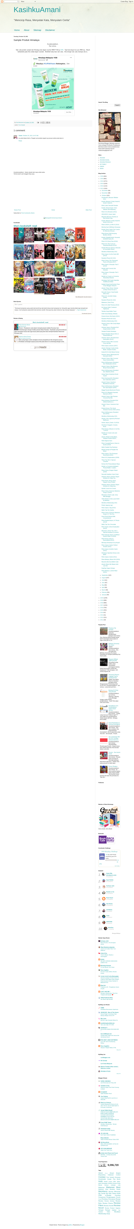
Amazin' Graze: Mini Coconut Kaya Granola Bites (110, 359)
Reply (20, 141)
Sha (107, 854)
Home (17, 30)
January (104, 594)
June (103, 582)
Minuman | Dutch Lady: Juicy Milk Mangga (110, 495)
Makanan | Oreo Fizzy (108, 302)
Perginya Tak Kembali (112, 628)
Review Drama (108, 1203)
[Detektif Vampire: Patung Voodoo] (49, 294)
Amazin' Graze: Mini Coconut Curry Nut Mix (110, 342)
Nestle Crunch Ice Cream (109, 488)
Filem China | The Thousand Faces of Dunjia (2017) (110, 261)
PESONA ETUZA (105, 1071)
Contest (118, 1175)
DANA (102, 959)
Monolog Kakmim (106, 965)
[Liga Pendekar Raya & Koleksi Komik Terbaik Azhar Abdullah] (19, 292)
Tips (119, 1210)
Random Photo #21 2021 (109, 300)
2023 (102, 183)
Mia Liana (103, 1018)
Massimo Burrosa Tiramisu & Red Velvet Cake (110, 217)
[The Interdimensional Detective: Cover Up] (60, 276)
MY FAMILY (103, 164)
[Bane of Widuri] (80, 276)
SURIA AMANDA (106, 1081)
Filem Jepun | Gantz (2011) (109, 557)
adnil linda (109, 921)
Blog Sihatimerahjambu (108, 947)
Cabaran (111, 1175)
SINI (62, 50)
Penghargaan (110, 1197)
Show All (118, 1049)
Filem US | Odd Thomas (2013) (110, 305)
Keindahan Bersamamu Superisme (109, 1009)
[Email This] (41, 123)
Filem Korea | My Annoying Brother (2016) (109, 234)
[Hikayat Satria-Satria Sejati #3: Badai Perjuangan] (60, 293)
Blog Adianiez (105, 1138)
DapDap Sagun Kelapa (108, 568)
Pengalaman (102, 1197)
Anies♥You (104, 953)
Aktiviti (100, 1173)
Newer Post (17, 210)
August (104, 577)
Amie (107, 915)
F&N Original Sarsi (107, 440)
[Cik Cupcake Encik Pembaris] (49, 275)
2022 (102, 186)
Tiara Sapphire (105, 1046)
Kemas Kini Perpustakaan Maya (111, 464)
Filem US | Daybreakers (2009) (110, 457)
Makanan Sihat (103, 1189)
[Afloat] (29, 276)
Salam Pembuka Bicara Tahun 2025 (110, 1139)
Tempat (100, 1210)
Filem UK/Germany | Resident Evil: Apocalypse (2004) (110, 386)
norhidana (109, 909)
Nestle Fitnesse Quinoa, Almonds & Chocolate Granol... (111, 248)
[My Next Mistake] (39, 294)
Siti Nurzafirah (105, 1142)
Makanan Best (113, 1187)
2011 (102, 620)
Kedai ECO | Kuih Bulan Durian (110, 352)
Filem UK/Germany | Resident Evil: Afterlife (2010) (110, 371)
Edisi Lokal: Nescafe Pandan (110, 205)
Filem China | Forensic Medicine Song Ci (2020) (111, 491)
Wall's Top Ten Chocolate (109, 524)
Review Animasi (109, 1201)
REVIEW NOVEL (105, 160)
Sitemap (37, 30)
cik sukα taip (104, 1133)
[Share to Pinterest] (49, 123)
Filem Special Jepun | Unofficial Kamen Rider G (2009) (110, 535)
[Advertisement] (53, 192)
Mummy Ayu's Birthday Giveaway (111, 227)
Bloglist (118, 1173)
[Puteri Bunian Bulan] (19, 243)
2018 (102, 603)
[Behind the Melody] (19, 259)
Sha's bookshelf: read (25, 226)
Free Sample (21, 125)
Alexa (106, 1173)
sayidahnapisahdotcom (108, 1023)
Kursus (106, 1185)
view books (117, 866)
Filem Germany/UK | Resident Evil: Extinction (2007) (110, 378)
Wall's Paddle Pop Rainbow (109, 447)
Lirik (119, 1185)
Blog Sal (103, 985)
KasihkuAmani (37, 10)
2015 (102, 610)
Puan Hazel (109, 898)
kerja (108, 1213)
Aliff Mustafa (23, 326)
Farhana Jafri (110, 886)
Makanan (101, 1187)
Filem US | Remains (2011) (109, 212)
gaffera (70, 1225)
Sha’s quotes (18, 304)
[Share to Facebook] (47, 123)
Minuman (117, 1191)
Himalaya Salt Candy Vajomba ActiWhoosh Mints (110, 281)
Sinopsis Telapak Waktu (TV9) (108, 1047)
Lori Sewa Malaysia (106, 1063)
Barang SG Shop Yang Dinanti (113, 691)
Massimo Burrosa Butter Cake (110, 562)
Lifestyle (113, 1185)
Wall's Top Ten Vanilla (108, 510)
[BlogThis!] (43, 123)
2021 (102, 188)
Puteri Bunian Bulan (24, 325)
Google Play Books (113, 1179)
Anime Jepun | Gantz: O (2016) (110, 422)
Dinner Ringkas (113, 766)
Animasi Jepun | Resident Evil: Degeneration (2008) (110, 328)
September (105, 575)
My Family (101, 1193)
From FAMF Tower (106, 1122)
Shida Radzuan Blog (107, 997)
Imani (106, 1181)
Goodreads (102, 1179)
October (104, 195)
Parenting (117, 1195)
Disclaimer (50, 30)
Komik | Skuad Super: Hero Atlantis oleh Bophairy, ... (109, 208)
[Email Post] (38, 122)
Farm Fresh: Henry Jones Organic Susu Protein (109, 481)
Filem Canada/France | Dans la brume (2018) (110, 444)
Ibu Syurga (104, 1060)
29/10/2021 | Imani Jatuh (109, 214)
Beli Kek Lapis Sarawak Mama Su (109, 1020)
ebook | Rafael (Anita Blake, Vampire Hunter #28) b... (109, 437)
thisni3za (110, 927)
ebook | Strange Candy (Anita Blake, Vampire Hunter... (110, 348)
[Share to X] (45, 123)
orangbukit (104, 1092)
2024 (102, 181)
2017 (102, 605)
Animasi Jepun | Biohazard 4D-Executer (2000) (110, 355)
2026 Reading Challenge (109, 851)
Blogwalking (101, 1175)
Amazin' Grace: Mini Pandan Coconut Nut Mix (110, 397)
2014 (102, 612)
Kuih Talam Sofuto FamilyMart (108, 1134)
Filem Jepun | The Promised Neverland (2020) (109, 454)
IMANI (101, 168)
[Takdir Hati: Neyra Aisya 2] (39, 258)
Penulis (118, 1197)
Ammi (20, 135)
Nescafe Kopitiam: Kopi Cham (110, 474)
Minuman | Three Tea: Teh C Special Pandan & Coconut (110, 531)
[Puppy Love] (70, 277)
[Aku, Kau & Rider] (70, 292)
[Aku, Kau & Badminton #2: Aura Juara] (70, 242)
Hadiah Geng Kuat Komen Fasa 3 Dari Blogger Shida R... (111, 285)
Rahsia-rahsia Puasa (25, 336)
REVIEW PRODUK (105, 162)
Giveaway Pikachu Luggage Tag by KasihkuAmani (114, 676)
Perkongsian (111, 1199)
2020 (102, 598)
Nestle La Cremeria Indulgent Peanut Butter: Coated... (110, 467)
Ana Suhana (104, 1096)
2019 (102, 600)
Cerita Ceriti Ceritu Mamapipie (110, 976)
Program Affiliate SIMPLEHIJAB (113, 659)
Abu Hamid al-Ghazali (25, 338)
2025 (102, 178)
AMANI (102, 166)
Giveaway (117, 1177)
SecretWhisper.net (106, 1034)
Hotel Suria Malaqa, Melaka (109, 313)
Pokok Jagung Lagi (107, 505)
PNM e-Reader (104, 1195)
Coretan (102, 1177)
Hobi (100, 1181)
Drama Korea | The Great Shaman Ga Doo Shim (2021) (111, 409)
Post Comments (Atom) (27, 213)
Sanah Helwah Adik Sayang (108, 1130)
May (103, 585)
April (103, 587)
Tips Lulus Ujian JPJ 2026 (107, 1024)
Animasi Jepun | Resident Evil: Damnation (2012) (110, 338)
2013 (102, 615)
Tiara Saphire (105, 970)
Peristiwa (105, 1199)
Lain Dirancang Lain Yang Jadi (108, 1082)
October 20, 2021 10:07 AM (30, 135)
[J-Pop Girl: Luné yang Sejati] (29, 259)
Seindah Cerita (105, 1086)
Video (108, 1212)
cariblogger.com (105, 1057)
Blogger (82, 1225)
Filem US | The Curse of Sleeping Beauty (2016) (109, 244)
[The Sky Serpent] (39, 276)
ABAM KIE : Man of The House (110, 1012)
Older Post (89, 210)
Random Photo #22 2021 (109, 258)
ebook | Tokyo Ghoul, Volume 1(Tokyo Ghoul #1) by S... (110, 288)
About (26, 30)
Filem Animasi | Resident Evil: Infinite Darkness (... (110, 401)
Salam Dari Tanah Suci (106, 1150)
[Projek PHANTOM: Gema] (70, 260)
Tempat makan (110, 1210)
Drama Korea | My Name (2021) (111, 316)
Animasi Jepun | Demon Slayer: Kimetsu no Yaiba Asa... (110, 485)
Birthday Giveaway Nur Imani (114, 644)
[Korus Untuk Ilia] (80, 241)
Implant (110, 1181)
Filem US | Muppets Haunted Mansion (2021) (110, 393)
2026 (102, 176)
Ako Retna (109, 904)
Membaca (102, 1191)
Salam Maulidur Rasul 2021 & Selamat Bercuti (110, 334)
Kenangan (105, 1183)
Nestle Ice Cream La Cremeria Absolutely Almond (110, 277)
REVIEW (102, 158)
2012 (102, 617)
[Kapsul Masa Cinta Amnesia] (80, 258)
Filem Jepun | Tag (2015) (109, 507)
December (105, 190)
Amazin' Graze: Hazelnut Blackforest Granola (109, 382)
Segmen (118, 1208)
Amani (112, 1173)
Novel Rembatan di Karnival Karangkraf (114, 723)
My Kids (108, 1193)
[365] (39, 240)
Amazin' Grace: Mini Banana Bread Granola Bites (110, 367)
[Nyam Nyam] (80, 287)
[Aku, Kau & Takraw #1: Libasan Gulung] (49, 242)
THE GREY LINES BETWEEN (109, 1040)
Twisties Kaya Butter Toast (109, 311)
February (104, 592)
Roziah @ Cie (110, 892)
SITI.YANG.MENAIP (106, 1148)
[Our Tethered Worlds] (29, 292)
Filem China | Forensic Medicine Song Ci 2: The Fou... (111, 513)
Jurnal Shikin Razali (106, 1110)
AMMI (102, 1008)
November (105, 193)
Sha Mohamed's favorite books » (83, 297)
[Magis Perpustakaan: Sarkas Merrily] (19, 277)
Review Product (110, 1208)
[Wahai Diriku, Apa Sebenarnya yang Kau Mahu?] (60, 242)
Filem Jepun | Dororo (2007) (110, 345)
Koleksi (110, 1183)
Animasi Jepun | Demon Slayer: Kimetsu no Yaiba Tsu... (110, 477)
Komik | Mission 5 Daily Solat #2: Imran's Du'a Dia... (111, 221)
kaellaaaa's (104, 1027)
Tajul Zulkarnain (81, 310)
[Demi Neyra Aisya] (60, 258)
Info (114, 1181)
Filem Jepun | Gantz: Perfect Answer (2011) (109, 545)
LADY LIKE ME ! (105, 991)
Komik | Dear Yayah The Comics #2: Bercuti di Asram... (111, 230)
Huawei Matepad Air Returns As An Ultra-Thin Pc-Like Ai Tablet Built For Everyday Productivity (110, 1106)
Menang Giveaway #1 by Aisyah (111, 542)
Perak (99, 1199)
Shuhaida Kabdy (105, 1128)
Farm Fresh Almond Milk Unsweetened (108, 517)
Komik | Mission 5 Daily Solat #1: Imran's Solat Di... (111, 202)
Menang (111, 1191)
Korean (115, 1183)
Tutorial (100, 1212)
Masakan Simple (115, 1189)
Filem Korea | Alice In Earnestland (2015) (108, 539)
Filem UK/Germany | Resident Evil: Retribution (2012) (110, 363)
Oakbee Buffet (116, 1193)
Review (100, 1201)
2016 (102, 607)
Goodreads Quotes (86, 313)
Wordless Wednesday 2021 (109, 251)
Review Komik (108, 1205)
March (104, 590)
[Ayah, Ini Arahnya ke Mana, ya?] (49, 258)
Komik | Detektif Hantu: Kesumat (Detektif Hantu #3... (111, 238)
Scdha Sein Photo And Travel (109, 1153)
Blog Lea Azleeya (106, 1102)
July (103, 580)
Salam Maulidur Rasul (106, 1093)
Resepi (118, 1199)
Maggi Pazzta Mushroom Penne (111, 390)
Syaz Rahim (109, 880)
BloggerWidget (116, 933)
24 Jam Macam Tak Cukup (107, 967)
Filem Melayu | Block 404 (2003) (111, 559)
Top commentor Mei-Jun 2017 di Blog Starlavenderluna (114, 738)
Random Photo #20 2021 (109, 318)
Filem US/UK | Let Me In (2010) (110, 224)
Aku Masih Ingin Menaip (107, 999)
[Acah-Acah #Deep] (29, 242)
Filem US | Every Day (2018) (110, 241)
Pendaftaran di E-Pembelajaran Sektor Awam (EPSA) (114, 708)
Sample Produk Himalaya (109, 331)
